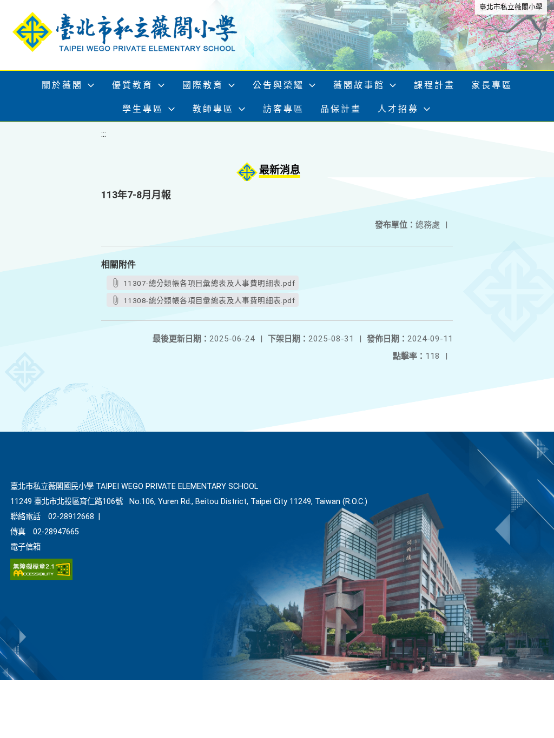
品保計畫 (340, 109)
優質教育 (132, 85)
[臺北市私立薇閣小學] (132, 35)
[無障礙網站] (41, 577)
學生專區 (142, 109)
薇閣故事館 (359, 85)
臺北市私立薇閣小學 (511, 7)
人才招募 (398, 109)
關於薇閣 (62, 85)
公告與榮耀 (278, 85)
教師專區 (213, 109)
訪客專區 (283, 109)
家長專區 (491, 85)
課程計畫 (434, 85)
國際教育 (202, 85)
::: (103, 134)
